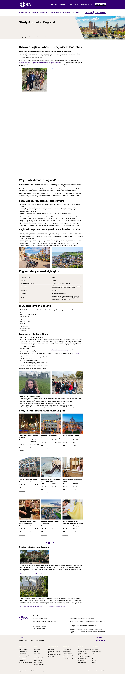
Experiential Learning (24, 655)
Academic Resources (67, 653)
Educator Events (66, 656)
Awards (94, 655)
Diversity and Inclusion (24, 656)
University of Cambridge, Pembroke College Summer (50, 522)
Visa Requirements (82, 662)
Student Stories (22, 660)
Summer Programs (38, 662)
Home (20, 37)
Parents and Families (82, 660)
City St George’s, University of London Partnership (28, 436)
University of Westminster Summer (28, 479)
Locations (36, 651)
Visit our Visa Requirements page (59, 350)
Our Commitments (96, 651)
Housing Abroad (22, 658)
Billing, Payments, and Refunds (83, 654)
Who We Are (95, 649)
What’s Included (22, 653)
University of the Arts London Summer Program (72, 480)
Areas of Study (37, 653)
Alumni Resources (82, 658)
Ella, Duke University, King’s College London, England (34, 573)
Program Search (37, 649)
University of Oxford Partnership (70, 435)
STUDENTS (53, 4)
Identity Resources (82, 651)
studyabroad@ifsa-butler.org (39, 626)
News (93, 656)
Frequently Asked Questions (84, 656)
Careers (94, 660)
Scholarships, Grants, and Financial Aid (54, 652)
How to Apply (51, 649)
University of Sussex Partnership (49, 435)
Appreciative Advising (68, 655)
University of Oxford (24, 62)
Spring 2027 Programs (39, 664)
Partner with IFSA (67, 649)
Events (93, 658)
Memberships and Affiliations (69, 658)
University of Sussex (54, 62)
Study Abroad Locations (29, 37)
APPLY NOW (89, 12)
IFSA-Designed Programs (39, 656)
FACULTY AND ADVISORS (82, 4)
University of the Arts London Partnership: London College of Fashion (72, 522)
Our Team (94, 653)
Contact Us (94, 662)
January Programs (38, 660)
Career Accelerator (38, 655)
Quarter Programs (38, 658)
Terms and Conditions (101, 671)
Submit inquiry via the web (39, 628)
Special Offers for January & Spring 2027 (54, 655)
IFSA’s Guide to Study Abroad (25, 662)
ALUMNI (70, 4)
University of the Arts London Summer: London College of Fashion (51, 480)
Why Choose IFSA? (23, 651)
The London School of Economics (39, 62)
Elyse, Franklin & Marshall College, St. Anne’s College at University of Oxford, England (42, 606)
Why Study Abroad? (23, 649)
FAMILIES (62, 4)
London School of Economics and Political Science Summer (27, 522)
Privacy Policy (91, 671)
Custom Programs (67, 651)
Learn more (22, 451)
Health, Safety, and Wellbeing (84, 649)
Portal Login (101, 5)
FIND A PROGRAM (100, 12)
